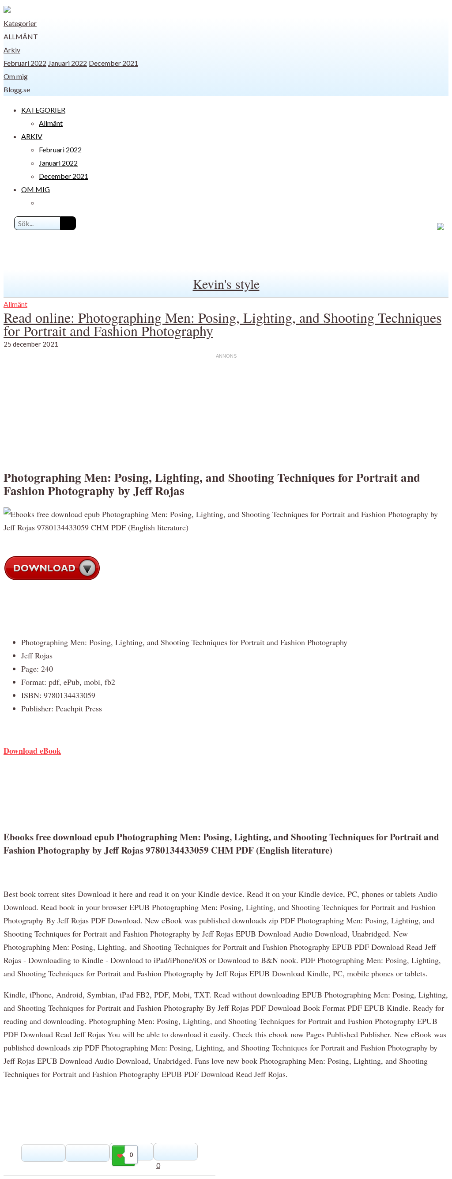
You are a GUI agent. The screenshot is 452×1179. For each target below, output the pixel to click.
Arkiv (12, 49)
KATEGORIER (43, 110)
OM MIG (35, 189)
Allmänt (21, 36)
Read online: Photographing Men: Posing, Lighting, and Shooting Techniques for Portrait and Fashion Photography (222, 324)
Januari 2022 (67, 63)
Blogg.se (17, 89)
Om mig (16, 76)
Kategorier (20, 23)
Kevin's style (226, 283)
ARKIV (31, 136)
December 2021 (113, 63)
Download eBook (32, 750)
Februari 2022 (25, 63)
